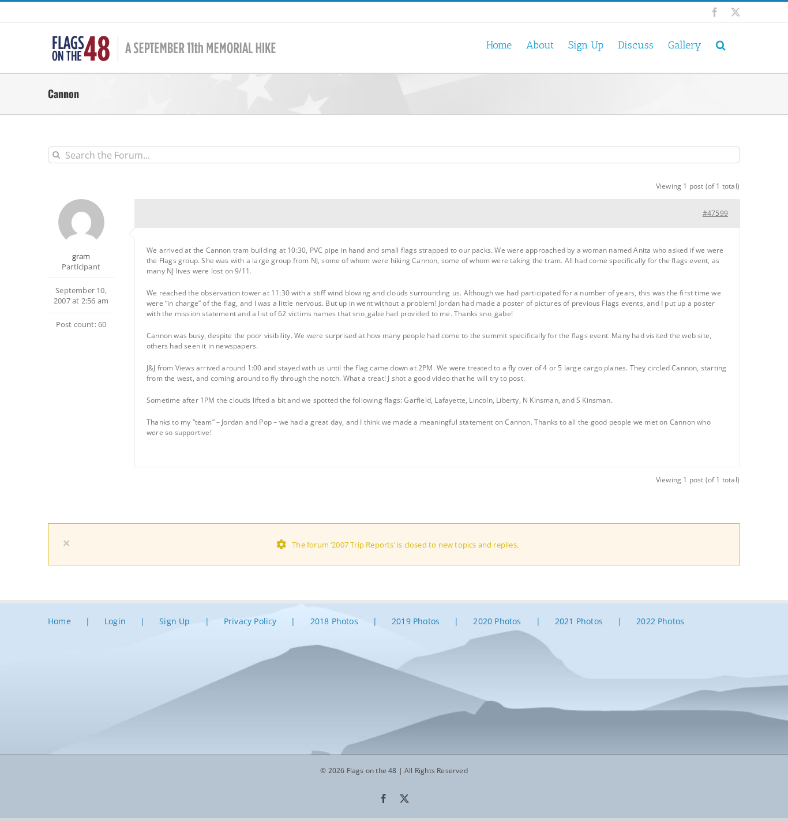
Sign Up (174, 621)
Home (59, 621)
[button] (721, 44)
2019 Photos (416, 621)
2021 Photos (579, 621)
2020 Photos (497, 621)
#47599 (715, 213)
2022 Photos (660, 621)
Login (115, 621)
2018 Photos (334, 621)
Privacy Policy (250, 621)
